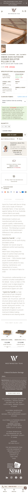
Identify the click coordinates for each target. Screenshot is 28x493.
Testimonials (14, 453)
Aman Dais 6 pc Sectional (21, 340)
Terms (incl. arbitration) (10, 389)
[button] (1, 3)
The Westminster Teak (14, 447)
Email (4, 376)
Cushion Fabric (7, 96)
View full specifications (19, 71)
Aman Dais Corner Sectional (7, 340)
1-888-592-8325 (17, 150)
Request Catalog (14, 451)
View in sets (7, 344)
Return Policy (14, 443)
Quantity (5, 123)
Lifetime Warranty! (14, 449)
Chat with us (17, 152)
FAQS (14, 458)
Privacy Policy (20, 389)
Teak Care (14, 456)
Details (4, 83)
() (13, 71)
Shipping (14, 441)
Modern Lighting (14, 424)
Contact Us (18, 154)
